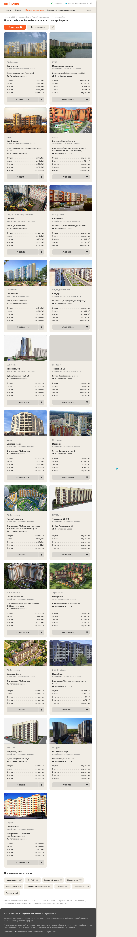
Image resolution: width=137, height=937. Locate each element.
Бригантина (12, 66)
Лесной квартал (15, 519)
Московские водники (62, 66)
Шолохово (57, 218)
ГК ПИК (33, 880)
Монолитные (74, 880)
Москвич (56, 444)
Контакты (8, 932)
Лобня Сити (12, 293)
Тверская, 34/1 (14, 751)
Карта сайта (51, 932)
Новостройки (14, 880)
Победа (10, 218)
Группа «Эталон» (53, 880)
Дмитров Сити (14, 674)
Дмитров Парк (14, 444)
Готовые (62, 886)
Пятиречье (57, 596)
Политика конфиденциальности (29, 932)
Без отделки (13, 886)
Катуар (56, 293)
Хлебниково (13, 141)
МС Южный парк (60, 751)
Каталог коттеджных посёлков (61, 10)
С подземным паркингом (38, 886)
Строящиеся (81, 886)
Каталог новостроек (34, 10)
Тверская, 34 (13, 368)
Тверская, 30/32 (60, 519)
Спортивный (13, 826)
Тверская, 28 (58, 368)
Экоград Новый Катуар (63, 141)
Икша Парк (57, 674)
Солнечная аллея (15, 596)
